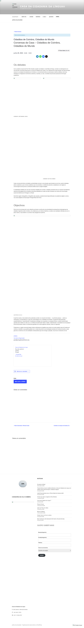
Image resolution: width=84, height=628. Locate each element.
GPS (22, 484)
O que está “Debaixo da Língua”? (44, 500)
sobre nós (24, 16)
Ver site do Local (18, 356)
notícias (31, 16)
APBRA (57, 16)
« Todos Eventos (17, 31)
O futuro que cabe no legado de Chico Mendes (47, 496)
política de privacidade (17, 20)
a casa (44, 16)
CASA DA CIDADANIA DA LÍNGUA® (42, 6)
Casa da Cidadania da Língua (21, 347)
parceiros (51, 16)
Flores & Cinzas (40, 504)
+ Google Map (18, 354)
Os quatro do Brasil (41, 484)
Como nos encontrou (43, 547)
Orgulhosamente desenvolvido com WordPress (32, 625)
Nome (42, 532)
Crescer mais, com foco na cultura (44, 515)
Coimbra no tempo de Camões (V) (62, 425)
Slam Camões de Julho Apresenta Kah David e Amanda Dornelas (50, 518)
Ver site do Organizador (19, 338)
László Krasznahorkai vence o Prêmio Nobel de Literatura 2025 (50, 493)
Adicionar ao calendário (22, 371)
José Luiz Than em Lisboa (42, 507)
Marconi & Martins (41, 511)
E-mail (42, 537)
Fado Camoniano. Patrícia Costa (21, 425)
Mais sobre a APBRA (20, 381)
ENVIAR (42, 555)
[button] (77, 625)
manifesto (38, 16)
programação (15, 16)
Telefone (40, 542)
